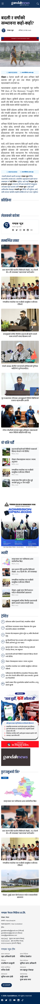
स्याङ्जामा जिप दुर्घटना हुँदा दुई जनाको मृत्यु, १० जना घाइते (22, 481)
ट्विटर (35, 181)
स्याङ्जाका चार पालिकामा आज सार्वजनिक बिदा (22, 560)
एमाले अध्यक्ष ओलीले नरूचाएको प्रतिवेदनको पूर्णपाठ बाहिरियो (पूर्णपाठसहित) (20, 367)
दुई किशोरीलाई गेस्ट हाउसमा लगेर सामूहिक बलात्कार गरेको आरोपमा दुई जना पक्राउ (22, 641)
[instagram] (20, 230)
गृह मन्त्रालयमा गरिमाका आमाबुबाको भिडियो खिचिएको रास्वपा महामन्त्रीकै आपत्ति (20, 399)
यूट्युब (10, 184)
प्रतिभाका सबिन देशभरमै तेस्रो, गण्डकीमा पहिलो (20, 621)
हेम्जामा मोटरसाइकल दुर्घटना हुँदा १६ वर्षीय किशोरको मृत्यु (22, 634)
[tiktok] (22, 1000)
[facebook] (13, 230)
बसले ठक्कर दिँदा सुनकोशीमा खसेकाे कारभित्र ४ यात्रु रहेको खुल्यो (22, 683)
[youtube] (24, 230)
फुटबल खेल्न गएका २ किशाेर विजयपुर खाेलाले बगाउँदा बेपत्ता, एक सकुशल (20, 648)
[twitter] (17, 230)
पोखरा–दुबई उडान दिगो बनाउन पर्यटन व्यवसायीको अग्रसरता (22, 591)
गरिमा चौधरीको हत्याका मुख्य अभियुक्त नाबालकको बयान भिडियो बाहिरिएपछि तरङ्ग (20, 431)
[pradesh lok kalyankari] (20, 718)
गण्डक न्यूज (17, 223)
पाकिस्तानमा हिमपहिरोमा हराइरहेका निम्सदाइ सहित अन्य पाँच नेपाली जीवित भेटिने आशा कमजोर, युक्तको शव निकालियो (22, 676)
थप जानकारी (6, 985)
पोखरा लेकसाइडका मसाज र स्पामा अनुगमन (24, 460)
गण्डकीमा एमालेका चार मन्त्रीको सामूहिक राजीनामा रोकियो (20, 303)
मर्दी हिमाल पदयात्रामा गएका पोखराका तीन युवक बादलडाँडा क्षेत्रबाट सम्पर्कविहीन (21, 627)
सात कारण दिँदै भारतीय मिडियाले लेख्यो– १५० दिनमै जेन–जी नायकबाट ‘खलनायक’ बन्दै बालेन (20, 271)
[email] (31, 230)
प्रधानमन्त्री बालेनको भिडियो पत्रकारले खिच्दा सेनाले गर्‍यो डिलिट (24, 450)
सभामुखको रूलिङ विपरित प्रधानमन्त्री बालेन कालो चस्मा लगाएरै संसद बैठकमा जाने (20, 335)
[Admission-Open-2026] (20, 524)
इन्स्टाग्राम (4, 184)
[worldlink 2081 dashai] (20, 72)
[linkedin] (28, 230)
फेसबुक (31, 181)
